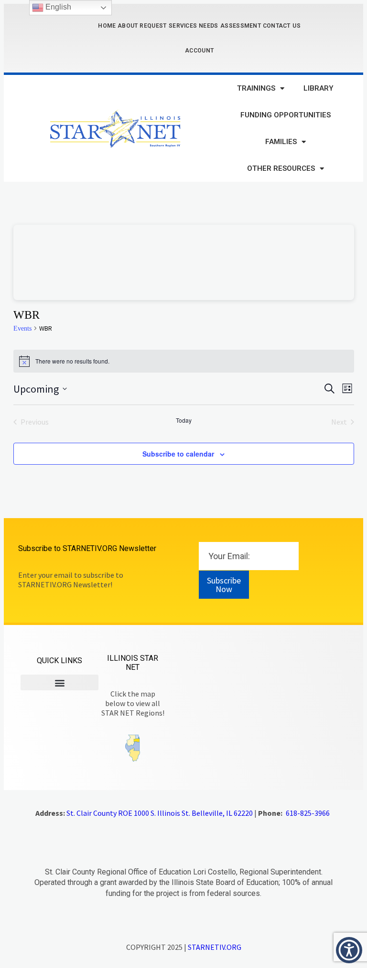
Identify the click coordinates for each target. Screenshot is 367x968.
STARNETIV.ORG (214, 947)
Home (107, 25)
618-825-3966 (308, 813)
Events (22, 328)
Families (281, 141)
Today (184, 420)
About (128, 25)
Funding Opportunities (285, 115)
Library (318, 88)
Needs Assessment (230, 25)
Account (199, 50)
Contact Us (282, 25)
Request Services (168, 25)
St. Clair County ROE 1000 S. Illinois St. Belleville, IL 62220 (159, 813)
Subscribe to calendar (178, 453)
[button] (59, 682)
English (57, 7)
